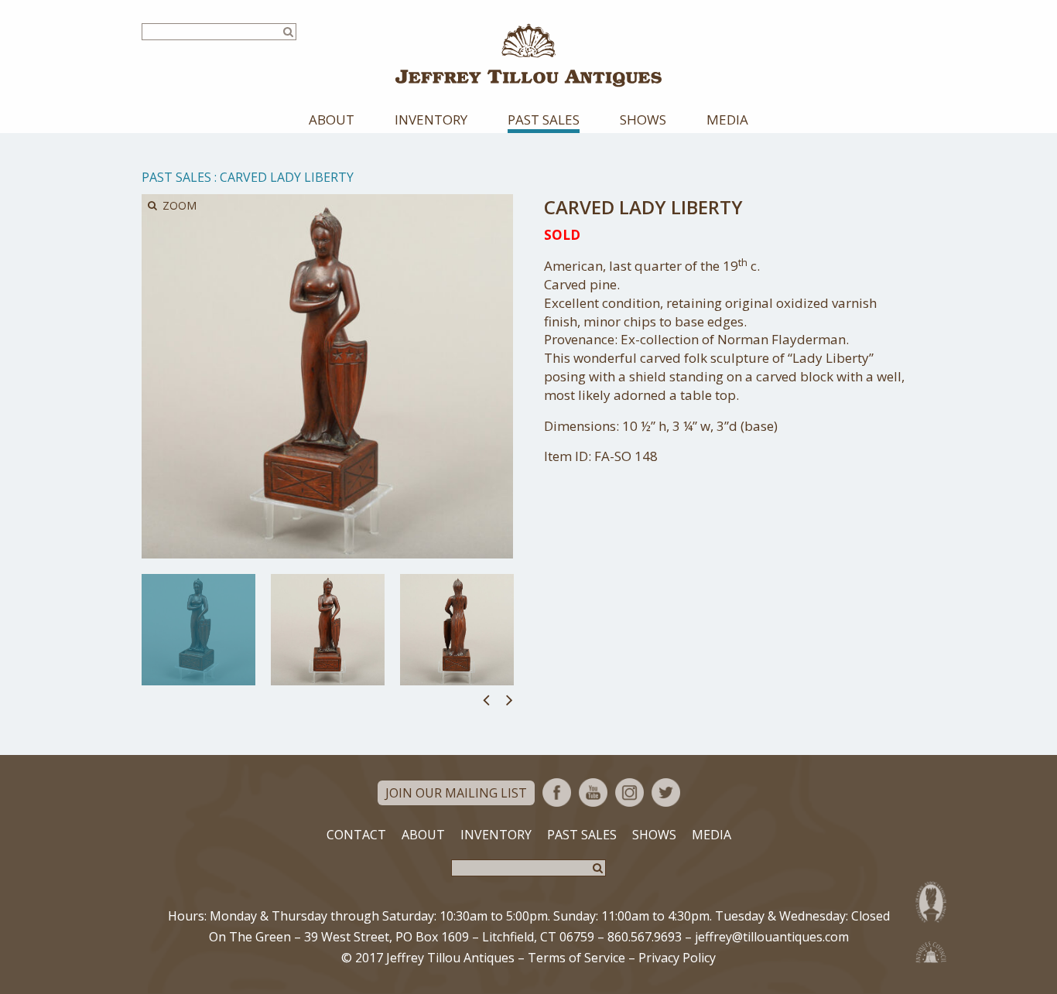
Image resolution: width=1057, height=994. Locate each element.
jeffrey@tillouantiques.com (772, 936)
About (331, 119)
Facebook (556, 792)
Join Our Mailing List (456, 792)
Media (727, 119)
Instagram (629, 792)
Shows (643, 119)
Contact (356, 834)
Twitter (666, 792)
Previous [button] (486, 699)
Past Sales (544, 119)
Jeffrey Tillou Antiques (528, 55)
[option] (198, 629)
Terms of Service (576, 957)
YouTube (593, 792)
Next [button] (509, 699)
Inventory (431, 119)
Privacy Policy (677, 957)
